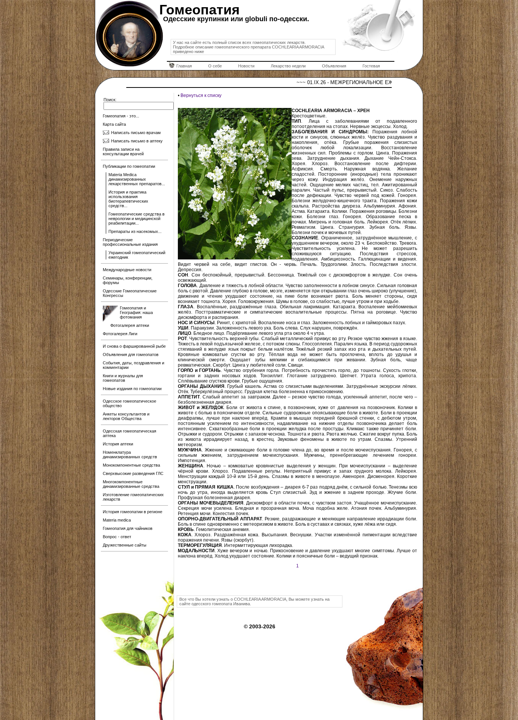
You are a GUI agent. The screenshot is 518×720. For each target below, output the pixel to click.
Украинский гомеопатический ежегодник (136, 254)
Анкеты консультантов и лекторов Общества (126, 416)
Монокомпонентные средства (131, 465)
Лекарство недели (288, 66)
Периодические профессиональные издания (130, 242)
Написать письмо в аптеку (137, 141)
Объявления (334, 66)
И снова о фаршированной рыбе (134, 346)
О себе (215, 66)
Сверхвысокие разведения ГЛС (133, 473)
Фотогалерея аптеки (129, 325)
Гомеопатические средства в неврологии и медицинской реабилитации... (136, 218)
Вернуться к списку (201, 95)
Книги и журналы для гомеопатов (123, 378)
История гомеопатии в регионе (132, 511)
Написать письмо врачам (136, 132)
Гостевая (371, 66)
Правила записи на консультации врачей (123, 151)
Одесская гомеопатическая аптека (129, 433)
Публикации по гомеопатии (129, 166)
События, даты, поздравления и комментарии (133, 365)
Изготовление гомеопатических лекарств (133, 496)
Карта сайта (114, 124)
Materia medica (117, 520)
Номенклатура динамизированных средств (130, 454)
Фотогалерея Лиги (120, 333)
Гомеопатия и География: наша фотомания (136, 312)
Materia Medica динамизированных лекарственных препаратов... (136, 179)
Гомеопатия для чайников (127, 528)
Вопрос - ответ (117, 536)
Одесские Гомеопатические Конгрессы (130, 293)
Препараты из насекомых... (135, 231)
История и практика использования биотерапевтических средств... (128, 199)
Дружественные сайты (124, 545)
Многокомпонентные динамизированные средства (131, 484)
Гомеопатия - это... (121, 116)
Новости (246, 66)
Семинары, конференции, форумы (127, 280)
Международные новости (127, 269)
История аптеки (118, 444)
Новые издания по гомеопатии (132, 388)
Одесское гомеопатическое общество (129, 403)
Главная (184, 66)
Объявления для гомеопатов (131, 354)
